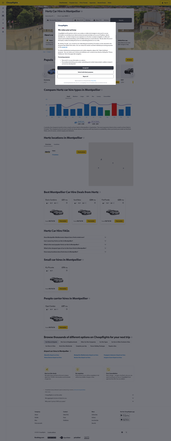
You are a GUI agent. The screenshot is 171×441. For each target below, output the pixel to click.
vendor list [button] (64, 47)
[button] (85, 68)
